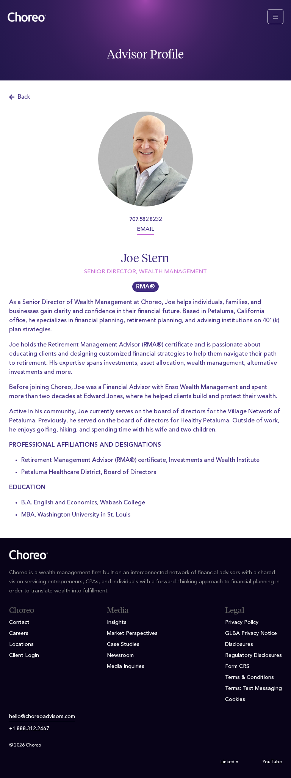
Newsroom (120, 655)
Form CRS (237, 666)
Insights (117, 622)
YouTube (272, 762)
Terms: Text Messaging (253, 688)
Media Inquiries (125, 666)
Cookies (235, 699)
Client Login (24, 655)
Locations (21, 644)
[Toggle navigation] (275, 16)
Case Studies (123, 644)
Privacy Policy (241, 622)
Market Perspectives (132, 633)
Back (23, 97)
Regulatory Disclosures (253, 655)
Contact (19, 622)
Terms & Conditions (249, 677)
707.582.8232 (145, 219)
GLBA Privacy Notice (251, 633)
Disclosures (239, 644)
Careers (18, 633)
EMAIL (145, 229)
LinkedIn (229, 762)
